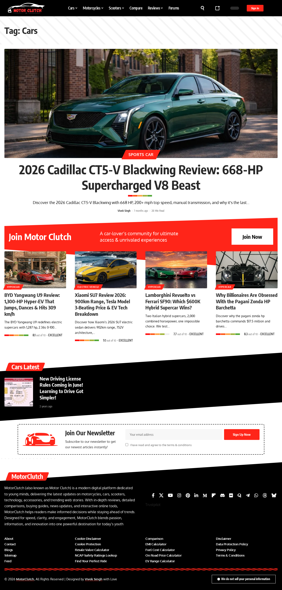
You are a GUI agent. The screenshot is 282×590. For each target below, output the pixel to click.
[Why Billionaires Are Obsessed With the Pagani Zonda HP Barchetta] (247, 269)
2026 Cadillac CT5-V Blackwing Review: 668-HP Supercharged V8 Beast (141, 177)
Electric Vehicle (88, 287)
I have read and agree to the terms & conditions (161, 445)
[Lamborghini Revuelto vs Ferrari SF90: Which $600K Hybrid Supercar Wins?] (176, 269)
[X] (161, 495)
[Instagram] (179, 495)
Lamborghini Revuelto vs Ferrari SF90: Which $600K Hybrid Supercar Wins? (172, 301)
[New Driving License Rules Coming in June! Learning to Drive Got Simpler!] (18, 392)
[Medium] (205, 495)
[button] (202, 8)
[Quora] (239, 495)
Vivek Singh (124, 210)
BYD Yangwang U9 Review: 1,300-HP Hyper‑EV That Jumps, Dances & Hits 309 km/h (32, 304)
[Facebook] (153, 495)
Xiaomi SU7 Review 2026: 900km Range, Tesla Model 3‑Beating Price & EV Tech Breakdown (102, 304)
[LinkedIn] (196, 495)
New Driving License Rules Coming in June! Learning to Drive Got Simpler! (61, 388)
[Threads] (265, 495)
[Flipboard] (213, 495)
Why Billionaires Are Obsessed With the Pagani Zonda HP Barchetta (247, 301)
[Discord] (222, 495)
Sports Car (141, 154)
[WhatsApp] (256, 495)
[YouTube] (170, 495)
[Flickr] (231, 495)
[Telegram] (248, 495)
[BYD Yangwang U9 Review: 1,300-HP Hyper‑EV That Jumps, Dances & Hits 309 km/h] (35, 269)
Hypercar (13, 287)
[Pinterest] (188, 495)
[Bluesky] (274, 495)
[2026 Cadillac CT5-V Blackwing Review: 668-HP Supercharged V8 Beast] (141, 103)
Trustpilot (153, 504)
